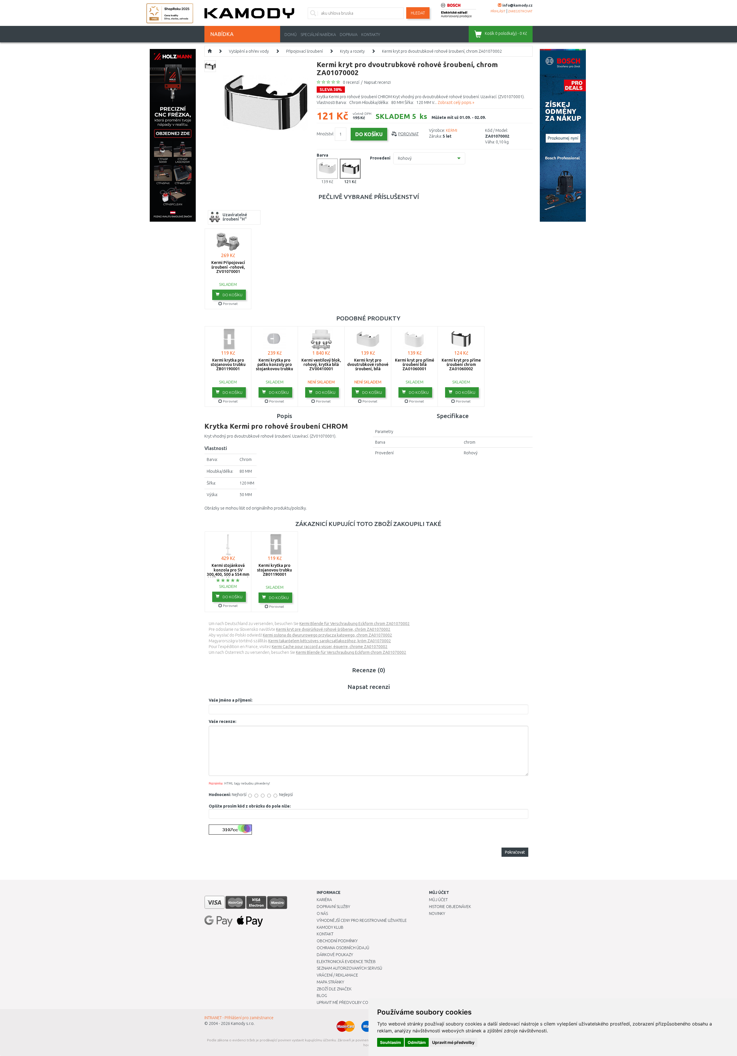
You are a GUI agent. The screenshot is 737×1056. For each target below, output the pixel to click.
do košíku (232, 295)
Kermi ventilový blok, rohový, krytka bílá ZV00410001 (321, 364)
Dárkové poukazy (335, 954)
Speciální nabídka (318, 34)
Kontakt (325, 934)
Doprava (349, 34)
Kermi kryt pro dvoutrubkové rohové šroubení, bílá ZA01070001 (367, 367)
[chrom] (350, 169)
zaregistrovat (520, 11)
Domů (290, 34)
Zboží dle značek (334, 989)
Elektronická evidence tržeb (346, 961)
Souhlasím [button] (390, 1042)
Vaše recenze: (222, 721)
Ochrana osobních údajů (343, 947)
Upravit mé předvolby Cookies (348, 1002)
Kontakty (370, 34)
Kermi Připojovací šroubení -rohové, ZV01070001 (228, 267)
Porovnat (408, 134)
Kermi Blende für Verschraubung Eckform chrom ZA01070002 (354, 623)
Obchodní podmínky (337, 941)
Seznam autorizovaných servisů (349, 968)
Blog (322, 995)
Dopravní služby (333, 906)
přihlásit (498, 11)
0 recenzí (351, 82)
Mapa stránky (330, 982)
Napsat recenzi (377, 82)
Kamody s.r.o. (242, 1023)
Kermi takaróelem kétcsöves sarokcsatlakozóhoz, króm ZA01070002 (329, 641)
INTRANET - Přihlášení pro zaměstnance (238, 1017)
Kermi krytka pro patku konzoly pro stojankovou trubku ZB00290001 (274, 367)
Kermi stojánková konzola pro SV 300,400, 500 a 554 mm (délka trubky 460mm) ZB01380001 (228, 574)
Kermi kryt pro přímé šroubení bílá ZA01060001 (414, 364)
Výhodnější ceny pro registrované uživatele (362, 920)
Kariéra (324, 899)
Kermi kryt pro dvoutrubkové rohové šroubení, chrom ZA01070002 (442, 51)
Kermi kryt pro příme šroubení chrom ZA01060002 (461, 364)
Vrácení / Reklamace (337, 975)
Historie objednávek (450, 906)
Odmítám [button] (417, 1042)
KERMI (451, 130)
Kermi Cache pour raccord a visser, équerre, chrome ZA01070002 (330, 646)
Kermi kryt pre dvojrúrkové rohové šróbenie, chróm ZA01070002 (333, 629)
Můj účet (438, 899)
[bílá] (327, 169)
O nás (322, 913)
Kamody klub (330, 927)
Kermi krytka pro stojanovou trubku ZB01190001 (228, 364)
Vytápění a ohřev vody (249, 51)
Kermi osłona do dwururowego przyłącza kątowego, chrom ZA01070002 (327, 635)
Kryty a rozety (352, 51)
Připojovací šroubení (304, 51)
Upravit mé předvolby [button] (453, 1042)
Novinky (437, 913)
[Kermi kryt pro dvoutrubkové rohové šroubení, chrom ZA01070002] (265, 102)
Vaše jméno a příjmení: (230, 700)
